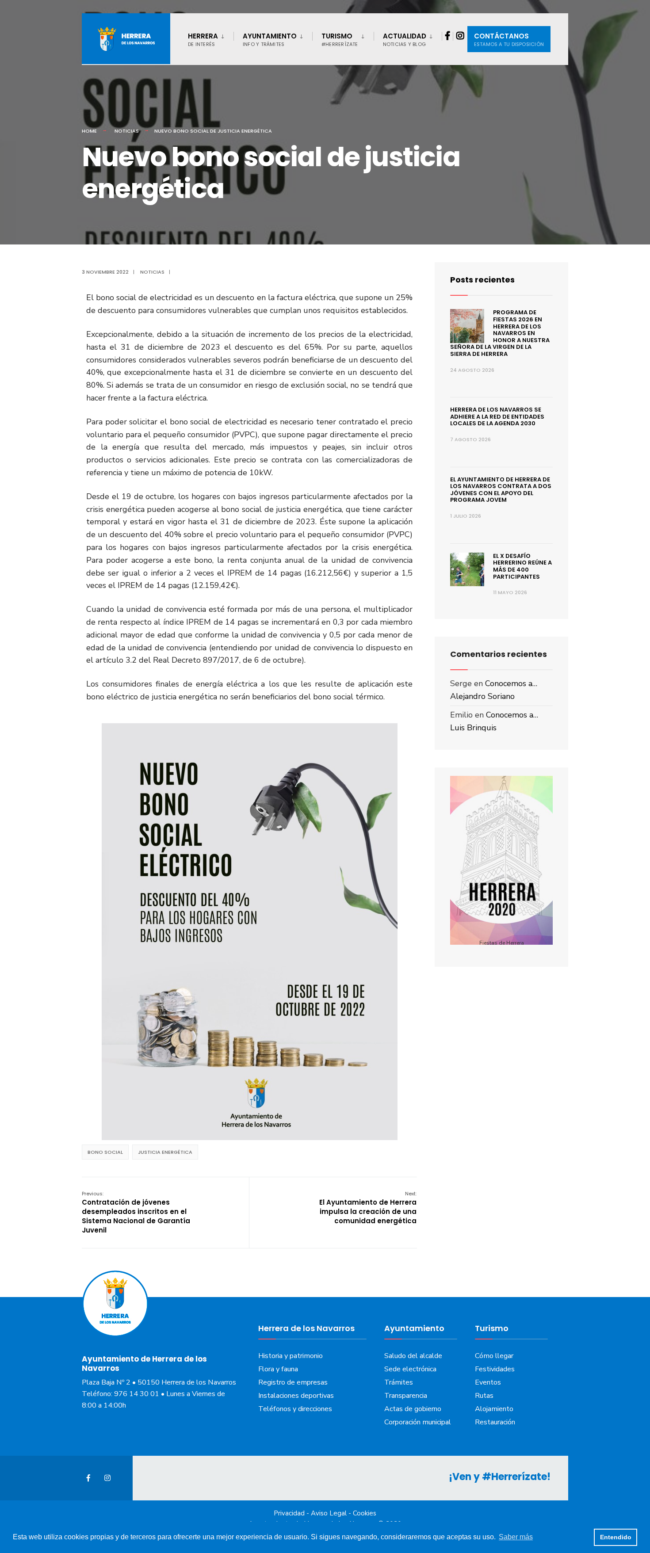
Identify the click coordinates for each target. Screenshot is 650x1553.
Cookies (364, 1513)
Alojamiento (494, 1409)
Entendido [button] (615, 1537)
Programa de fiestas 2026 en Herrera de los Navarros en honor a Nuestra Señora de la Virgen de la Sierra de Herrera (500, 333)
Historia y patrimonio (290, 1356)
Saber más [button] (516, 1537)
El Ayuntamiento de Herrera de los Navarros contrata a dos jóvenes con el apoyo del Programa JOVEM (500, 489)
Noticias (127, 130)
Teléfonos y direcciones (295, 1409)
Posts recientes (482, 279)
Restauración (495, 1422)
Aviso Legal (329, 1513)
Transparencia (405, 1395)
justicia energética (165, 1152)
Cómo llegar (494, 1356)
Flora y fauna (278, 1369)
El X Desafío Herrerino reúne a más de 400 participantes (522, 566)
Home (89, 130)
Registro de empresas (293, 1382)
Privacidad (289, 1513)
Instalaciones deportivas (296, 1395)
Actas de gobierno (412, 1409)
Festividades (495, 1369)
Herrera (203, 39)
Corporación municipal (417, 1422)
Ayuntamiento (270, 39)
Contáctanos (509, 39)
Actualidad (404, 39)
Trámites (398, 1382)
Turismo (339, 39)
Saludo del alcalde (413, 1356)
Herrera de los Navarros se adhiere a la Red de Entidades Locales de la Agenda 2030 (497, 416)
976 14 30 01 (136, 1394)
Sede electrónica (410, 1369)
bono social (105, 1152)
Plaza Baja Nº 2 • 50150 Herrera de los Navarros (159, 1382)
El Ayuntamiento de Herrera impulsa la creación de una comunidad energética (368, 1207)
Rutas (484, 1395)
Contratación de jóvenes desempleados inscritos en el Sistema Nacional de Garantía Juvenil (136, 1212)
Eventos (488, 1382)
